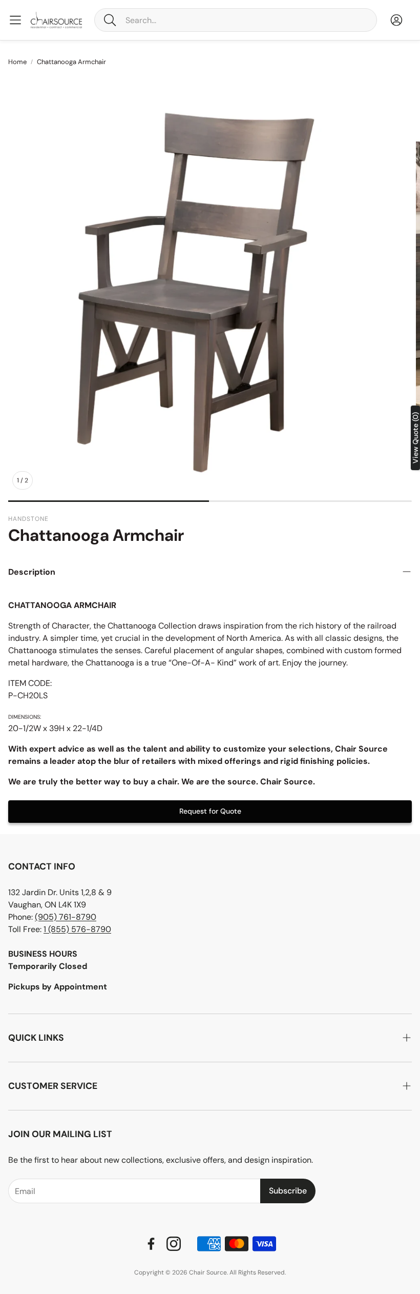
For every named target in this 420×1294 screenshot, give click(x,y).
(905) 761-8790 (65, 917)
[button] (235, 20)
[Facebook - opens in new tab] (151, 1244)
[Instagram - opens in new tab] (173, 1244)
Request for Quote (210, 811)
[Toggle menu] (15, 20)
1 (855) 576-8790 (77, 929)
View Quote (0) (415, 437)
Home (17, 61)
